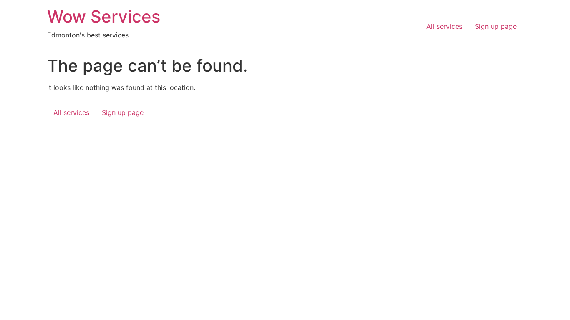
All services (444, 26)
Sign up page (496, 26)
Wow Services (103, 16)
